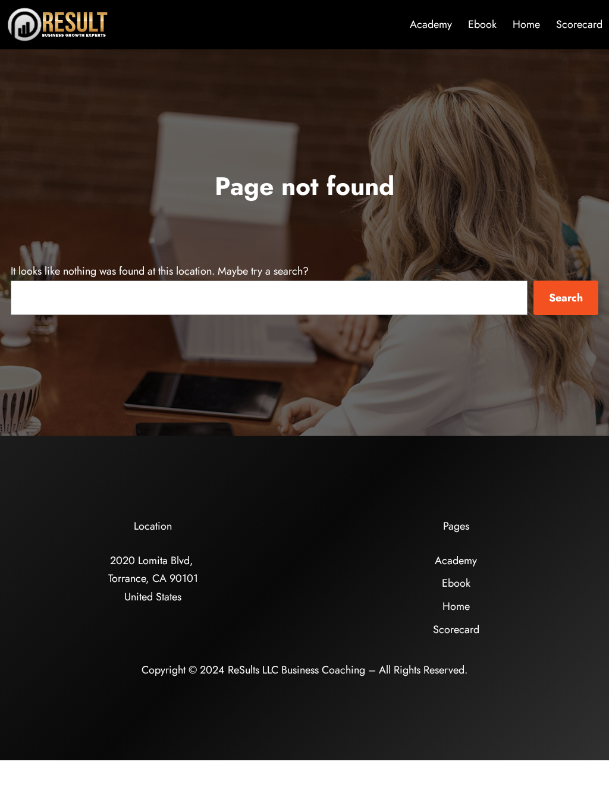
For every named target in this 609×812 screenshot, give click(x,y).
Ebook (482, 24)
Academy (431, 24)
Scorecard (579, 24)
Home (526, 24)
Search (566, 298)
